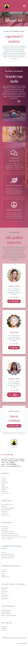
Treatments (4, 482)
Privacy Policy (5, 493)
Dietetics (4, 506)
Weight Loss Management (8, 615)
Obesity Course (5, 515)
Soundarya (4, 511)
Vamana (3, 569)
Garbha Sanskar (5, 612)
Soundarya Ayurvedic (7, 557)
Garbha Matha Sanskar (7, 508)
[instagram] (17, 297)
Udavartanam (5, 595)
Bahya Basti (4, 598)
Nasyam (3, 575)
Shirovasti (4, 597)
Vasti (2, 573)
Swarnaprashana (6, 610)
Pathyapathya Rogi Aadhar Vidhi (10, 535)
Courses (3, 480)
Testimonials (5, 488)
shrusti (20, 643)
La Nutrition (4, 528)
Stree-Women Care (6, 504)
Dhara (3, 593)
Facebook (4, 626)
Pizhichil (3, 590)
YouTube (3, 630)
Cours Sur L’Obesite (7, 538)
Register (3, 489)
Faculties (4, 479)
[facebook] (11, 297)
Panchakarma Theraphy (8, 556)
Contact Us (4, 491)
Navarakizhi (4, 591)
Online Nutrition (5, 509)
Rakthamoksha (5, 576)
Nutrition (3, 552)
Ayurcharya (4, 513)
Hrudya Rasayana (6, 613)
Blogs (3, 484)
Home (3, 477)
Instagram (4, 628)
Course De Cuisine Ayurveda (9, 533)
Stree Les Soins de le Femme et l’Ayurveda (13, 537)
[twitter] (14, 297)
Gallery (3, 486)
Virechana (4, 571)
